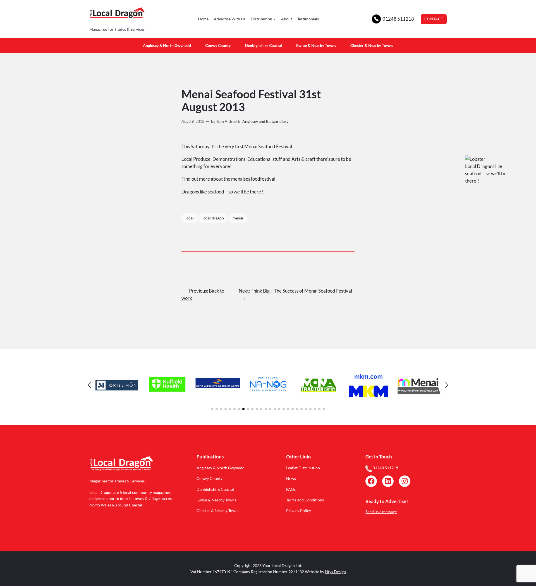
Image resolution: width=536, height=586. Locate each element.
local (189, 218)
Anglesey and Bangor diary (265, 121)
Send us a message (381, 511)
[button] (212, 409)
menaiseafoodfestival (253, 179)
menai (238, 218)
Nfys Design (335, 571)
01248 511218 (398, 19)
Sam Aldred (227, 121)
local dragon (213, 218)
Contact (433, 18)
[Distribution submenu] (274, 19)
